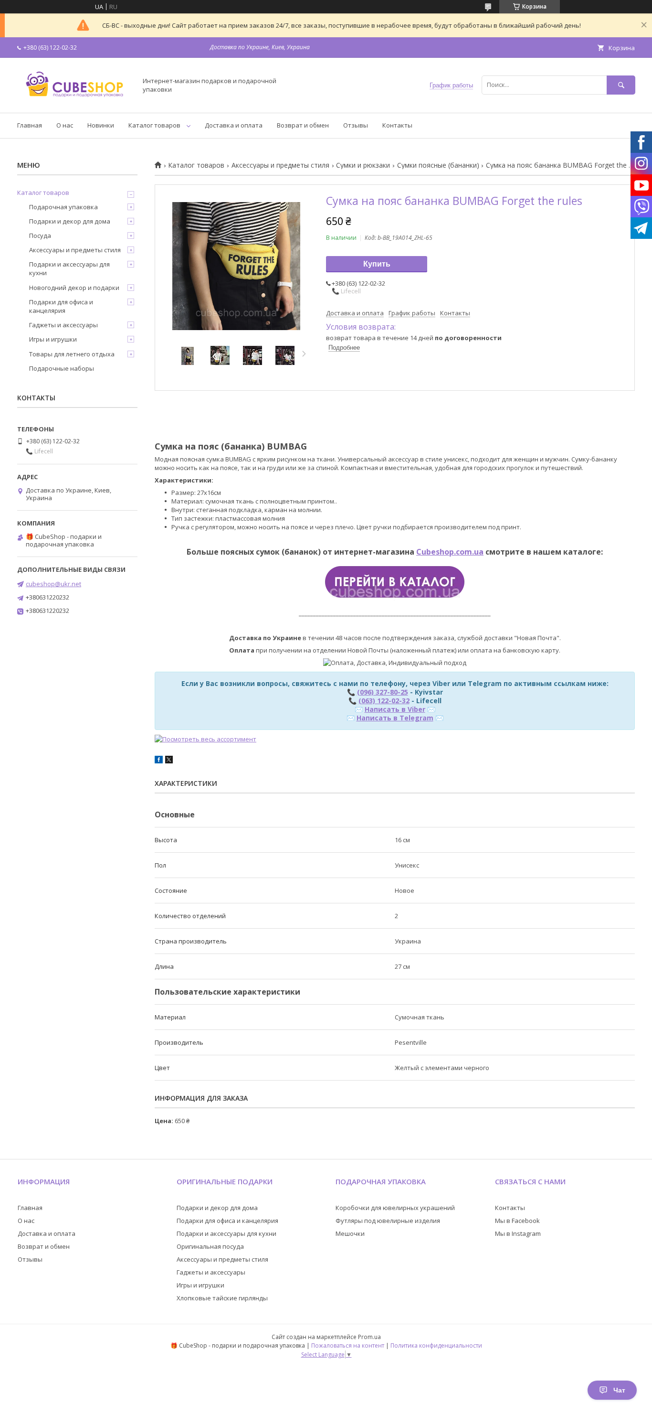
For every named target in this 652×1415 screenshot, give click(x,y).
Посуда (40, 235)
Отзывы (355, 125)
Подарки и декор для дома (69, 221)
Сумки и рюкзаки (363, 165)
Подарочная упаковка (63, 207)
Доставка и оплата (234, 125)
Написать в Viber (395, 709)
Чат (619, 1390)
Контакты (397, 125)
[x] (169, 761)
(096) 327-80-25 (382, 692)
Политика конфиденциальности (436, 1345)
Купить (376, 264)
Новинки (100, 125)
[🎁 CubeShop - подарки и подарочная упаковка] (74, 100)
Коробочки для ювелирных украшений (395, 1207)
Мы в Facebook (517, 1220)
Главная (29, 125)
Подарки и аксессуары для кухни (69, 268)
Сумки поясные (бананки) (438, 165)
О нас (64, 125)
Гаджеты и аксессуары (63, 325)
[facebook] (159, 761)
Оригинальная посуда (210, 1246)
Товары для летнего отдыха (72, 354)
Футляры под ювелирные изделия (388, 1220)
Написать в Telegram (395, 717)
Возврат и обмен (303, 125)
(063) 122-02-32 (384, 700)
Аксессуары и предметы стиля (280, 165)
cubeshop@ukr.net (53, 584)
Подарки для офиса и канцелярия (61, 306)
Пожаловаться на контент (347, 1345)
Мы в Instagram (518, 1233)
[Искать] (621, 84)
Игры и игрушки (53, 339)
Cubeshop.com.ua (450, 552)
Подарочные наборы (61, 368)
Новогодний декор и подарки (74, 287)
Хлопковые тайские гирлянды (222, 1298)
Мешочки (350, 1233)
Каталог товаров (154, 125)
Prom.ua (369, 1337)
